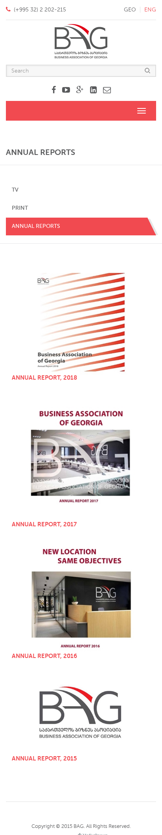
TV (15, 190)
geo (130, 10)
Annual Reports (36, 226)
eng (150, 10)
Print (20, 208)
